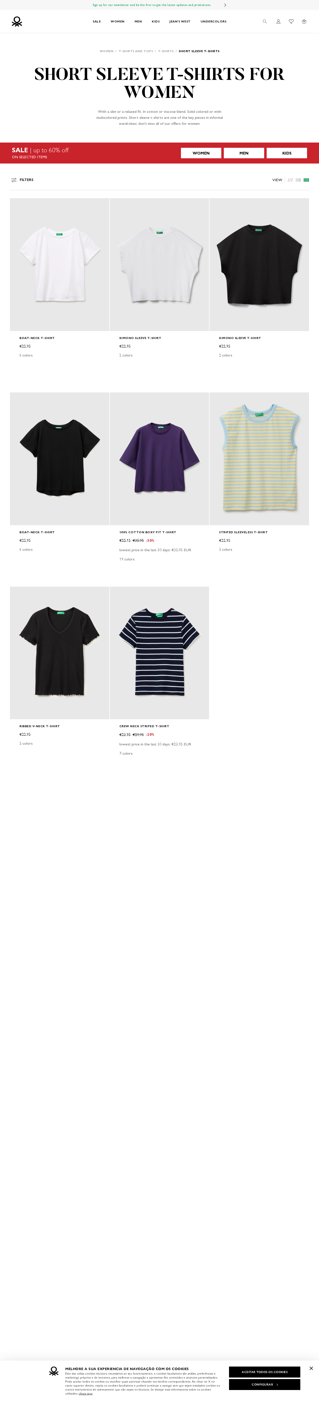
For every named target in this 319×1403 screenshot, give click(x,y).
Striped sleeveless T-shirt (243, 532)
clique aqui (85, 1393)
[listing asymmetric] (290, 180)
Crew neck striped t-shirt (144, 726)
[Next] (225, 5)
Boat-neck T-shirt (37, 338)
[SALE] (159, 153)
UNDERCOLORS (214, 21)
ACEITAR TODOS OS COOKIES (265, 1372)
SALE (97, 21)
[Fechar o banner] (311, 1368)
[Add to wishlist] (18, 204)
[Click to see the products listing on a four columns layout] (298, 180)
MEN (138, 21)
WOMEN (118, 21)
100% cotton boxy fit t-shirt (147, 532)
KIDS (156, 21)
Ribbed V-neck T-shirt (39, 726)
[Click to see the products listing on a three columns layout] (306, 180)
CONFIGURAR (262, 1384)
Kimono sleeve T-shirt (140, 338)
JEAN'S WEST (180, 21)
